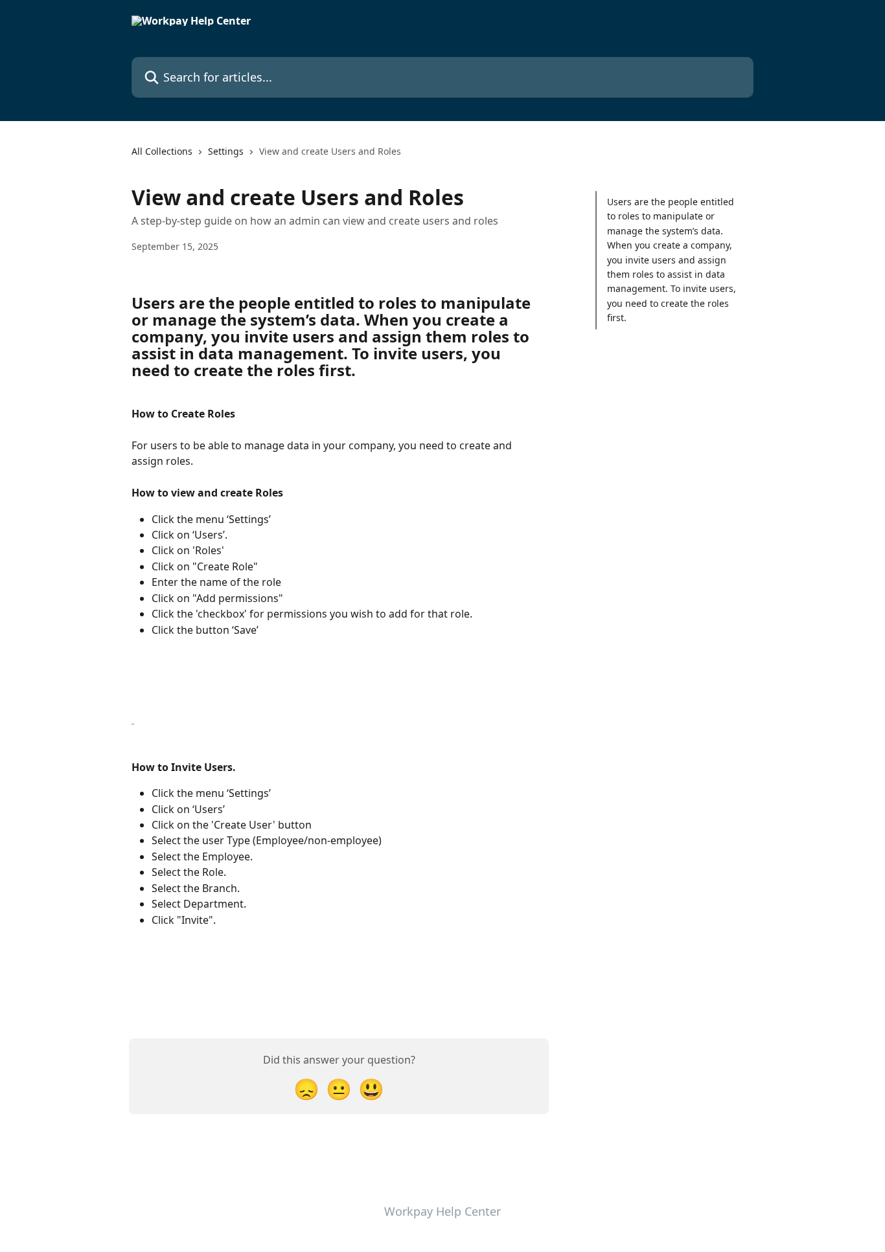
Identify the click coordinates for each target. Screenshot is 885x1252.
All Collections (162, 151)
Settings (226, 151)
